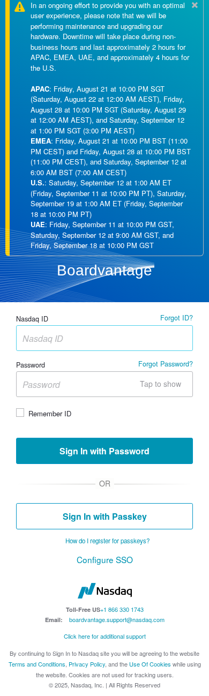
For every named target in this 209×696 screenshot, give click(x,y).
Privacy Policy (87, 664)
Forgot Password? (165, 364)
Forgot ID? (176, 318)
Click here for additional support (105, 636)
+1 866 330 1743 (122, 609)
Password (30, 365)
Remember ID (49, 413)
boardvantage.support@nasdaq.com (117, 619)
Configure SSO (105, 559)
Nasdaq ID (32, 319)
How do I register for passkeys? (107, 540)
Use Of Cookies (150, 664)
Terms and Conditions (37, 664)
